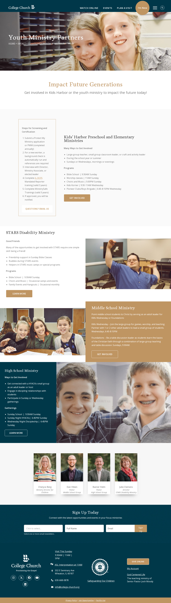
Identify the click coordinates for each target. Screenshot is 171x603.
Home (12, 43)
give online (138, 561)
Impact (22, 43)
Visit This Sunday (63, 551)
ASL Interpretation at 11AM (68, 564)
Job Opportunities (86, 600)
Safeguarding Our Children (101, 580)
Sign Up (141, 529)
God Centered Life (136, 574)
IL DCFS (38, 178)
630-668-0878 (62, 580)
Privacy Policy (71, 600)
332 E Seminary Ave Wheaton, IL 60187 (64, 572)
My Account (133, 568)
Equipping (34, 43)
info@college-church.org (67, 587)
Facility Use (100, 600)
